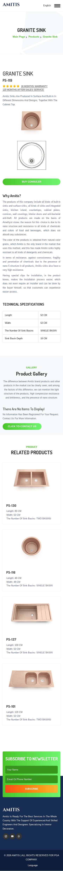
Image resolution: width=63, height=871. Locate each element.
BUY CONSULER (31, 181)
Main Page (19, 36)
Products (34, 36)
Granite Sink (50, 36)
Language (32, 865)
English (47, 5)
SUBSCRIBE (31, 789)
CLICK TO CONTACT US (22, 426)
